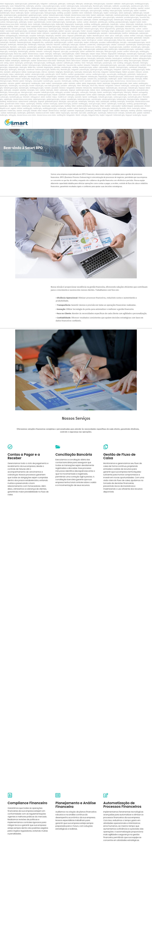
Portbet (83, 31)
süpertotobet (75, 10)
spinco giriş (76, 31)
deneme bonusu (105, 8)
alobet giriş (36, 58)
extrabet (100, 40)
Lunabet (70, 42)
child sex (44, 72)
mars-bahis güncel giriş (30, 38)
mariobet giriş (53, 31)
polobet (61, 31)
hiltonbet (15, 58)
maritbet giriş (23, 40)
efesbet (147, 106)
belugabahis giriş (141, 15)
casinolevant (10, 31)
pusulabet (67, 13)
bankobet (26, 17)
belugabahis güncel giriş (119, 83)
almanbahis (93, 22)
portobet (92, 60)
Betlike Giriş (32, 67)
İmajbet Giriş (61, 65)
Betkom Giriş (121, 40)
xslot (1, 63)
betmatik (67, 15)
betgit (112, 31)
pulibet (65, 56)
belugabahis (109, 85)
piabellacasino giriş (137, 6)
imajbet (106, 13)
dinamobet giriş (9, 38)
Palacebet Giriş (130, 29)
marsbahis (104, 33)
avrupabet (32, 35)
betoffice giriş (113, 49)
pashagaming (4, 19)
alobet (121, 13)
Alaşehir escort (5, 108)
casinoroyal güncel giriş (66, 58)
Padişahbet (95, 65)
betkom (133, 31)
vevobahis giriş (136, 47)
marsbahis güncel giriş (121, 15)
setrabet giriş (82, 101)
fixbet (2, 4)
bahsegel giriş (13, 40)
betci (37, 90)
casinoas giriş (78, 42)
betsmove (87, 26)
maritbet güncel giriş (82, 90)
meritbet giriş (12, 44)
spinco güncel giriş (96, 10)
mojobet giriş (147, 110)
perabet (119, 51)
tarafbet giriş (37, 108)
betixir (114, 95)
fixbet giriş (65, 29)
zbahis (144, 22)
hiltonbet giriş (32, 76)
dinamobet (73, 29)
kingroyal (70, 35)
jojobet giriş (128, 13)
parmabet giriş (107, 63)
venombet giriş (32, 47)
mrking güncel (35, 97)
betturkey (145, 19)
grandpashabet (23, 15)
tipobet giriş (19, 63)
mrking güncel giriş (145, 58)
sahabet (113, 44)
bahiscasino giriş (128, 79)
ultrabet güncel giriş (37, 8)
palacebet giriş (84, 69)
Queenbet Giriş (144, 17)
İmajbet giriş (43, 10)
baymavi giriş (65, 113)
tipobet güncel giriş (55, 29)
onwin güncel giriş (145, 56)
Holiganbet (143, 99)
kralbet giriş (107, 6)
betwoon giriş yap (80, 58)
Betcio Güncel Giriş (54, 10)
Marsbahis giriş (98, 6)
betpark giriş (35, 17)
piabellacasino (139, 106)
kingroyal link (112, 54)
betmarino (140, 31)
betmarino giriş (119, 19)
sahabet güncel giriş (103, 44)
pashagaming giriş (12, 35)
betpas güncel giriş (116, 10)
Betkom (8, 8)
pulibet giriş (23, 22)
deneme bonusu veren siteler (80, 15)
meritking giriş (95, 24)
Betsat (2, 60)
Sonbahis (112, 67)
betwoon (18, 79)
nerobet (63, 6)
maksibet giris (143, 33)
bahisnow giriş (81, 79)
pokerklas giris (119, 31)
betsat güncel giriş (35, 65)
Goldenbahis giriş (111, 88)
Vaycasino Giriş (71, 65)
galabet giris (42, 47)
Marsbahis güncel (98, 35)
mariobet (96, 8)
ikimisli (54, 65)
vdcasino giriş (122, 88)
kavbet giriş (41, 35)
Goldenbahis (88, 13)
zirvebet (73, 79)
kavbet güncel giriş (21, 31)
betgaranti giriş (13, 67)
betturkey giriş (98, 13)
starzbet (90, 8)
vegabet (13, 108)
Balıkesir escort (112, 113)
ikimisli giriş (98, 63)
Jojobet (22, 33)
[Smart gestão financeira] (17, 123)
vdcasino (89, 31)
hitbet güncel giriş (110, 51)
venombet (61, 79)
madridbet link (90, 51)
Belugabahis (71, 115)
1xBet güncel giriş (51, 8)
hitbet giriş (79, 4)
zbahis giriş (119, 35)
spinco (78, 17)
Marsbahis (18, 38)
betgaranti (56, 51)
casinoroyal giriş (57, 83)
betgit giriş (59, 72)
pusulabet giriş (125, 6)
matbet (136, 10)
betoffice (125, 33)
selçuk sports (125, 8)
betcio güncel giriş (135, 60)
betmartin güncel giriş (11, 88)
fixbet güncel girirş (133, 99)
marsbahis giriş (128, 10)
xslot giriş (71, 97)
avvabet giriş (42, 19)
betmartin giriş (133, 88)
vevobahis (60, 19)
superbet (105, 47)
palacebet (3, 110)
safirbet (94, 26)
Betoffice (64, 74)
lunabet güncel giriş (10, 15)
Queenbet (109, 4)
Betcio (147, 6)
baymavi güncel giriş (107, 81)
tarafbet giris (18, 17)
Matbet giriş (33, 19)
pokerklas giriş (102, 22)
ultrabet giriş (130, 24)
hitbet (10, 56)
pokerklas (38, 6)
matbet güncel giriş (73, 6)
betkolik (89, 17)
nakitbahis (117, 4)
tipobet (27, 13)
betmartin (58, 35)
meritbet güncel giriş (99, 74)
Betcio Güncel (70, 17)
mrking (49, 47)
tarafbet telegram (127, 106)
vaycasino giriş (111, 74)
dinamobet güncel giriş (116, 76)
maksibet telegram (115, 72)
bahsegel (63, 110)
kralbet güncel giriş (58, 22)
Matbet (43, 58)
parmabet (64, 85)
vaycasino (68, 31)
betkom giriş (46, 40)
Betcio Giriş (148, 24)
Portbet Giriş (12, 110)
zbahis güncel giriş (128, 4)
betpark (92, 54)
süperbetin (99, 60)
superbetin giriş (56, 33)
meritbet (3, 26)
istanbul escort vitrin (42, 113)
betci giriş (123, 42)
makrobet (59, 63)
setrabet (135, 26)
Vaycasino (79, 19)
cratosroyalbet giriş (18, 8)
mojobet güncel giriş (6, 54)
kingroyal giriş (9, 4)
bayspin (144, 115)
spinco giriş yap (72, 101)
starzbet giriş (26, 79)
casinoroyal (121, 44)
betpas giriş (53, 38)
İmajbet (89, 35)
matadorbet (119, 17)
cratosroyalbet (119, 26)
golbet (65, 83)
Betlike (28, 8)
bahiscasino (33, 95)
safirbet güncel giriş (132, 65)
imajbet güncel (33, 10)
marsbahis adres (131, 113)
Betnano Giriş (87, 88)
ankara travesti (129, 76)
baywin (42, 54)
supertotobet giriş (39, 22)
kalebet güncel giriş (84, 99)
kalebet (132, 15)
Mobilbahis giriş (44, 38)
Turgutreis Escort (79, 56)
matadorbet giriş (36, 26)
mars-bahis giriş (72, 33)
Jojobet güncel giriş (21, 4)
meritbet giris (52, 19)
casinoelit (40, 67)
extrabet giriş (88, 4)
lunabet (30, 22)
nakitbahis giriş (137, 13)
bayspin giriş (131, 90)
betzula (73, 8)
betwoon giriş (23, 10)
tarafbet (117, 110)
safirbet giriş (72, 85)
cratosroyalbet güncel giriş (50, 6)
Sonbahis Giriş (31, 29)
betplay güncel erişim (7, 79)
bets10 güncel (91, 40)
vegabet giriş (8, 99)
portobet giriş (4, 6)
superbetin (61, 95)
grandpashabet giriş (122, 22)
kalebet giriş (70, 95)
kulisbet (80, 29)
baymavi (137, 40)
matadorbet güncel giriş (126, 49)
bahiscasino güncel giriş (106, 26)
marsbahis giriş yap (16, 97)
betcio (98, 90)
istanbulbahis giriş (94, 33)
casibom (2, 8)
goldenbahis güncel (116, 60)
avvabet (40, 49)
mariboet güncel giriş (16, 19)
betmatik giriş (15, 60)
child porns (46, 33)
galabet (17, 83)
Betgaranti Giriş (110, 29)
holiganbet (44, 4)
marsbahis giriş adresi (135, 97)
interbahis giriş (77, 49)
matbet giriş (30, 6)
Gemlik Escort (62, 97)
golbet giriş (61, 4)
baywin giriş (141, 54)
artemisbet (96, 81)
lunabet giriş (116, 8)
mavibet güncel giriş (94, 108)
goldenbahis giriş (34, 4)
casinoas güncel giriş (78, 38)
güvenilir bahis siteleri (12, 104)
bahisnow (49, 44)
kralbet (84, 17)
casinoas (88, 74)
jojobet (64, 33)
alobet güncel (16, 72)
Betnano (104, 54)
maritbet (80, 65)
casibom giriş (53, 4)
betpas (98, 54)
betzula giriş (84, 10)
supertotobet (48, 56)
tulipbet (54, 79)
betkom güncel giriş (110, 40)
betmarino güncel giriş (56, 15)
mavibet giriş (21, 113)
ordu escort (136, 95)
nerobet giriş (113, 13)
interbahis (128, 26)
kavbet (139, 22)
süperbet (140, 8)
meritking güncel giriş (142, 4)
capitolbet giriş (111, 104)
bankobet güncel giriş (24, 42)
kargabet (132, 22)
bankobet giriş (11, 113)
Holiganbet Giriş (93, 115)
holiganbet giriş (43, 31)
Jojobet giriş (106, 83)
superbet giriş (30, 104)
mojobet (27, 74)
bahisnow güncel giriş (42, 69)
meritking (134, 8)
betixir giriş (23, 24)
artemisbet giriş (23, 51)
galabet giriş (105, 24)
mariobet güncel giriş (44, 95)
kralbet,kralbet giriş (113, 42)
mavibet (10, 17)
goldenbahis (97, 17)
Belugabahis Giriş (38, 42)
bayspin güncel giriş (115, 47)
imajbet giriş (8, 10)
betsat (13, 13)
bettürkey (77, 63)
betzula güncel (117, 58)
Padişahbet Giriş (20, 6)
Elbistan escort (89, 47)
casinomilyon (139, 49)
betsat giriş (128, 19)
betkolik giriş (139, 24)
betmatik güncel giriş (48, 24)
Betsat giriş (62, 101)
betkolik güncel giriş (14, 49)
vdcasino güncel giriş (109, 99)
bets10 (28, 33)
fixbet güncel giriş (99, 4)
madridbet (75, 13)
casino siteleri (81, 8)
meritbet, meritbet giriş (84, 106)
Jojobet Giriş (126, 69)
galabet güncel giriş (35, 15)
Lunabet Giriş (91, 44)
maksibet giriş (90, 38)
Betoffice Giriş (55, 69)
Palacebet (57, 44)
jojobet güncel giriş (96, 69)
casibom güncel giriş (36, 13)
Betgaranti (83, 76)
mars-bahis (74, 113)
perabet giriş (89, 110)
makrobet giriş (19, 74)
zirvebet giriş (94, 42)
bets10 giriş (105, 31)
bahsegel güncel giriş (72, 76)
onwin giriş (139, 35)
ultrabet (15, 10)
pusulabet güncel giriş (131, 17)
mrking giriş (128, 63)
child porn (138, 72)
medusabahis (65, 26)
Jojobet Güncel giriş (64, 104)
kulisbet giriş (61, 60)
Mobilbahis (14, 76)
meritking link (61, 115)
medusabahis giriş (86, 6)
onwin (12, 6)
